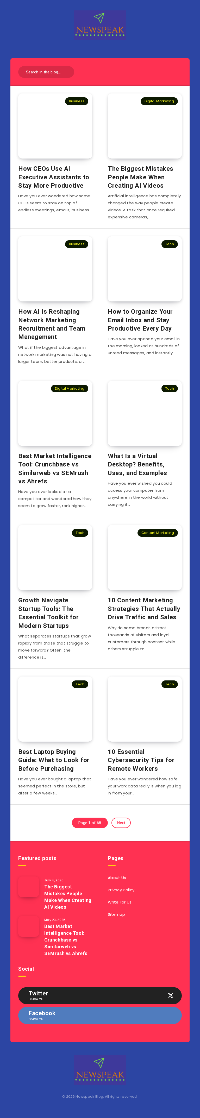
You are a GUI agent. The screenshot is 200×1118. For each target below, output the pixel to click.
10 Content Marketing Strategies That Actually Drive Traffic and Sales (144, 609)
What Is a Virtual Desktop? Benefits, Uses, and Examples (137, 464)
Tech (169, 244)
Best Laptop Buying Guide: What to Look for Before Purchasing (54, 760)
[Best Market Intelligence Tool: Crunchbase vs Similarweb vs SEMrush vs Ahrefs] (28, 926)
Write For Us (120, 902)
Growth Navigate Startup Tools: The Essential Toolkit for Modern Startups (48, 613)
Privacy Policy (121, 890)
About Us (117, 877)
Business (76, 101)
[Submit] (68, 71)
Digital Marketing (159, 101)
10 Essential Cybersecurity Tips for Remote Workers (141, 760)
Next (121, 823)
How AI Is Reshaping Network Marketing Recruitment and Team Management (51, 324)
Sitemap (116, 914)
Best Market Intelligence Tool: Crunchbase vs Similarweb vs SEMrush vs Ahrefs (54, 468)
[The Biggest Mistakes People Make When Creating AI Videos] (28, 886)
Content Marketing (157, 532)
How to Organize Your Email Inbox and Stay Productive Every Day (140, 320)
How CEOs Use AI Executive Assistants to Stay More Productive (53, 177)
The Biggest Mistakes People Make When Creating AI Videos (140, 177)
